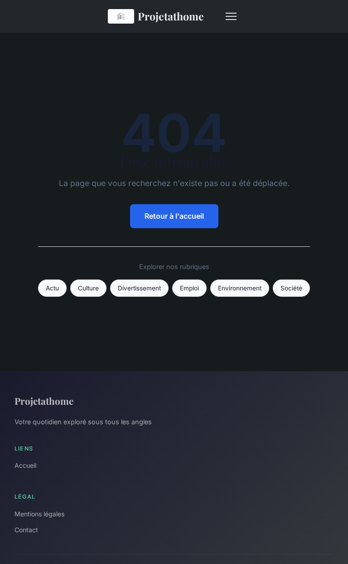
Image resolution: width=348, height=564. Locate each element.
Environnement (239, 288)
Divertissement (139, 288)
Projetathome (171, 16)
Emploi (189, 288)
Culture (88, 288)
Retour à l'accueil (174, 216)
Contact (26, 530)
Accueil (25, 465)
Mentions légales (39, 514)
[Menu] (231, 16)
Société (291, 288)
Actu (52, 288)
